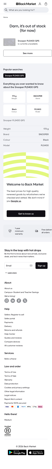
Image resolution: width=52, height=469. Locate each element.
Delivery (8, 326)
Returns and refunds (13, 330)
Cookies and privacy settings (17, 387)
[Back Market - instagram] (6, 300)
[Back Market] (26, 4)
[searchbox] (28, 10)
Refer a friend (10, 359)
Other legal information (14, 391)
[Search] (6, 10)
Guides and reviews (13, 338)
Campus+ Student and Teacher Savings (21, 292)
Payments (8, 322)
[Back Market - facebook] (19, 300)
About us (8, 288)
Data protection (11, 383)
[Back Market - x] (25, 300)
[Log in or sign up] (40, 4)
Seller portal (9, 318)
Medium (8, 420)
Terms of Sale (10, 376)
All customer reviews (13, 345)
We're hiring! (9, 296)
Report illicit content (13, 399)
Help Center (9, 334)
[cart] (46, 4)
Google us (16, 201)
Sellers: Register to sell (14, 314)
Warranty (8, 380)
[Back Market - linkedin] (13, 300)
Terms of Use (10, 372)
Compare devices (12, 341)
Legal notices (10, 395)
